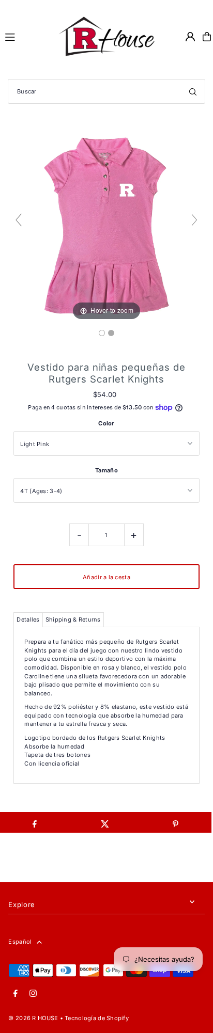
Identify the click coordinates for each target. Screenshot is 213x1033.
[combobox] (106, 91)
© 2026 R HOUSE (33, 1018)
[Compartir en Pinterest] (175, 822)
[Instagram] (33, 994)
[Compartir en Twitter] (105, 822)
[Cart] (207, 36)
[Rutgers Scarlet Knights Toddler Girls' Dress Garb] (102, 333)
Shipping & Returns (73, 619)
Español (20, 941)
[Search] (192, 91)
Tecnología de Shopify (97, 1018)
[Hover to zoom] (106, 224)
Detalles (28, 619)
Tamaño (106, 470)
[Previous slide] (18, 220)
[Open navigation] (25, 36)
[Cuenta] (190, 36)
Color (106, 423)
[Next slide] (194, 220)
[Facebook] (15, 994)
